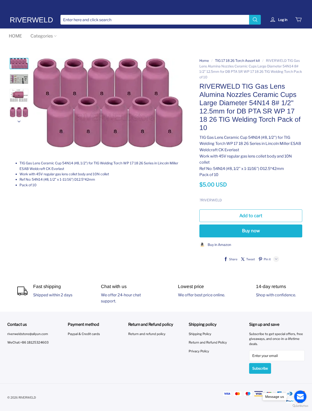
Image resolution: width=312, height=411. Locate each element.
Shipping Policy (200, 334)
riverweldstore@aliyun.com (27, 334)
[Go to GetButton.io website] (300, 406)
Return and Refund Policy (208, 342)
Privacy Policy (199, 351)
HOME (15, 35)
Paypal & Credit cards (84, 334)
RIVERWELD (31, 20)
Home (204, 60)
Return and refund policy (147, 334)
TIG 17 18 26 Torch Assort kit (237, 60)
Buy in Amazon (218, 245)
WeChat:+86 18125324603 (28, 342)
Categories (41, 35)
